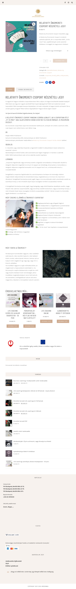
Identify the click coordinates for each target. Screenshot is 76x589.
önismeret (42, 78)
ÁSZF (7, 563)
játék (58, 75)
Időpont (42, 48)
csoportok (48, 75)
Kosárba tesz (60, 60)
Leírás (10, 89)
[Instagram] (68, 2)
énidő (54, 75)
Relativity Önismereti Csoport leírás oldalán (47, 140)
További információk (25, 89)
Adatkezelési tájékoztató (14, 561)
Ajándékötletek (52, 70)
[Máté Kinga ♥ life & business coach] (38, 13)
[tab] (10, 90)
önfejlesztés (64, 75)
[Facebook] (64, 2)
